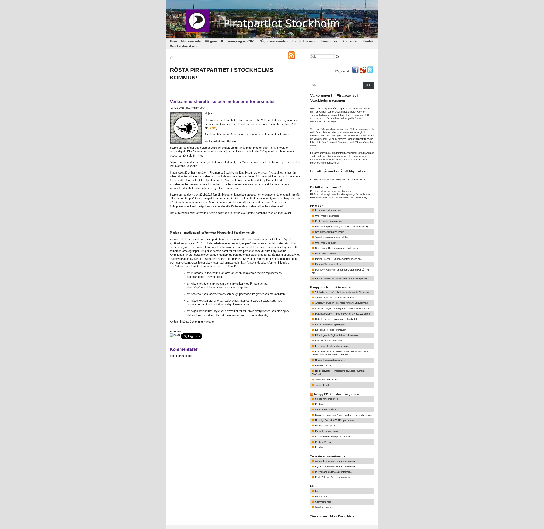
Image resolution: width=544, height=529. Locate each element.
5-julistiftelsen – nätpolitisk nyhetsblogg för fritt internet (342, 292)
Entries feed (321, 496)
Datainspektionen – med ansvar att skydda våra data (342, 313)
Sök (368, 85)
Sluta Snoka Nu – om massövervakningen (336, 248)
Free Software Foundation (328, 340)
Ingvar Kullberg (323, 466)
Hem (173, 41)
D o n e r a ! (349, 41)
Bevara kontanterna (344, 461)
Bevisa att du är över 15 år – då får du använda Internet (343, 415)
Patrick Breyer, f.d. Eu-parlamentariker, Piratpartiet (341, 278)
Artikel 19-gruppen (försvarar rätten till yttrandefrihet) (342, 303)
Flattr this (175, 331)
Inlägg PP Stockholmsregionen (336, 394)
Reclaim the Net (323, 365)
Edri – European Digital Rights (330, 324)
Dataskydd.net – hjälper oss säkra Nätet (336, 319)
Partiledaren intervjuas (326, 431)
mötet (212, 128)
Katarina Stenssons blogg (328, 264)
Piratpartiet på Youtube (326, 253)
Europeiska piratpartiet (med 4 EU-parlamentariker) (341, 226)
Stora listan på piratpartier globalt (332, 237)
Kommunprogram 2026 (238, 41)
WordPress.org (323, 507)
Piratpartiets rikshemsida (328, 210)
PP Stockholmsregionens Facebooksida (330, 191)
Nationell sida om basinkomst (330, 360)
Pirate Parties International (328, 221)
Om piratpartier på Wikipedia (329, 232)
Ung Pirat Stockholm (325, 242)
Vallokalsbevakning (184, 46)
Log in (318, 491)
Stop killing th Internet (326, 379)
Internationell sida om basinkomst (332, 346)
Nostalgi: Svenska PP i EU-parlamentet (335, 420)
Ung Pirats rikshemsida (327, 215)
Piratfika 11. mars (324, 442)
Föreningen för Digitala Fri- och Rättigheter (337, 335)
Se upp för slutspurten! (327, 399)
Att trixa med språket (326, 409)
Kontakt (368, 41)
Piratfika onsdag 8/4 (325, 425)
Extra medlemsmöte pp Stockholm (332, 436)
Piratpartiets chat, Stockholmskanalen (329, 197)
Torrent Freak (322, 385)
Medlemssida (191, 41)
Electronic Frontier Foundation (330, 330)
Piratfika (319, 404)
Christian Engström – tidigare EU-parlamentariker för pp (343, 308)
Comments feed (323, 502)
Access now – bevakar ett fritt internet (334, 297)
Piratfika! (319, 447)
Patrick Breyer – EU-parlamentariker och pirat (338, 259)
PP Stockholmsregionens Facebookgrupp (331, 194)
